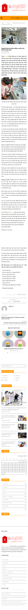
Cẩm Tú (6, 51)
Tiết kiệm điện (14, 506)
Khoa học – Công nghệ (14, 496)
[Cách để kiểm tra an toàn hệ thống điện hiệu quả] (22, 427)
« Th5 (2, 475)
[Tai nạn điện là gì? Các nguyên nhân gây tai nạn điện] (22, 435)
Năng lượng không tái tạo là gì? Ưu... (14, 348)
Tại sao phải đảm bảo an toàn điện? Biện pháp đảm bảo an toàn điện (8, 443)
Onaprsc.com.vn (5, 546)
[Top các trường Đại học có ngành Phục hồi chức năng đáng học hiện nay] (14, 397)
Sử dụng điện (14, 499)
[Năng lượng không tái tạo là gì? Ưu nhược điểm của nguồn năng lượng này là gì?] (14, 339)
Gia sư (14, 490)
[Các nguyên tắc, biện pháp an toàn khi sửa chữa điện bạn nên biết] (22, 418)
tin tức (6, 56)
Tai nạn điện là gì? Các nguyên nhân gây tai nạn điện (8, 434)
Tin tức (8, 23)
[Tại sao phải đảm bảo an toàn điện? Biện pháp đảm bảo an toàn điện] (22, 444)
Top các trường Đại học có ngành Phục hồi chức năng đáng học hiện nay (13, 408)
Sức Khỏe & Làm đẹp (14, 502)
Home (2, 23)
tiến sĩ (12, 212)
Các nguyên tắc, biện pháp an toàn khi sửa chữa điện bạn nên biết (8, 417)
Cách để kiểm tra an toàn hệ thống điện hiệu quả (8, 425)
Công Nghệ (14, 487)
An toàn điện (14, 484)
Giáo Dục (14, 493)
